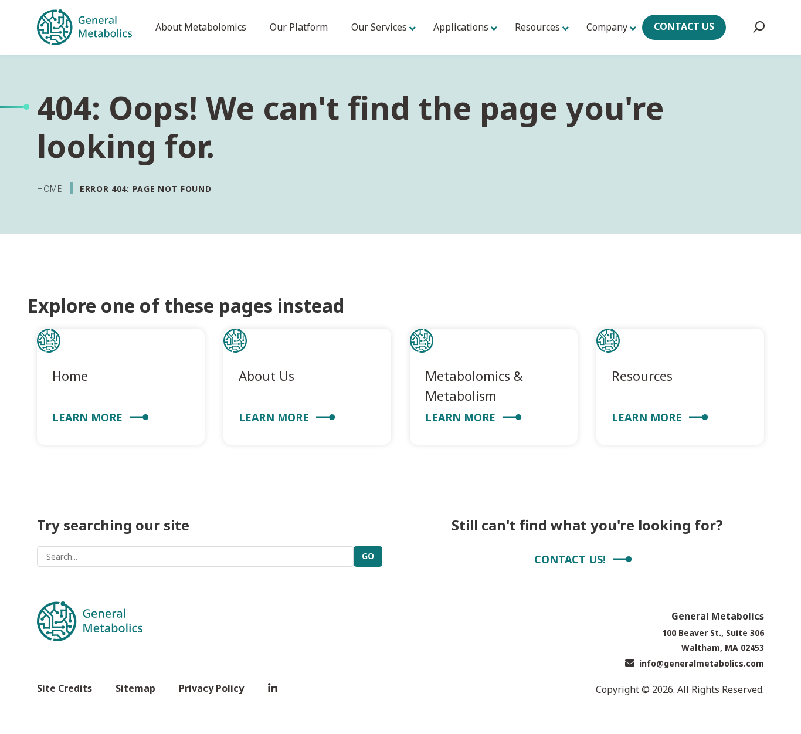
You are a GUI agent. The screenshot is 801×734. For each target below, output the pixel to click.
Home (49, 188)
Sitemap (135, 688)
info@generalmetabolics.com (701, 663)
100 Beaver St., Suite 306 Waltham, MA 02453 (713, 640)
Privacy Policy (211, 688)
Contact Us (684, 26)
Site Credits (64, 688)
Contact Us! (570, 559)
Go (368, 556)
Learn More (87, 417)
